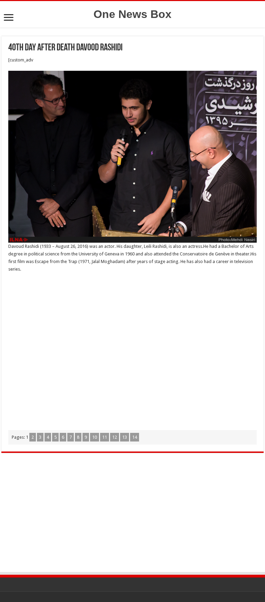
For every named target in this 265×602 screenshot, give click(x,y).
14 (134, 437)
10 (94, 437)
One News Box (132, 14)
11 (104, 437)
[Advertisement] (132, 350)
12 (114, 437)
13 (124, 437)
